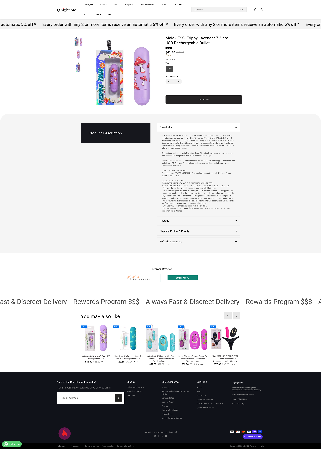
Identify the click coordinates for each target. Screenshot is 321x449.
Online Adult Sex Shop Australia (210, 403)
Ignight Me (159, 432)
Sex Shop (131, 395)
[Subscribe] (118, 398)
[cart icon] (261, 9)
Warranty (165, 406)
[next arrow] (154, 72)
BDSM (164, 5)
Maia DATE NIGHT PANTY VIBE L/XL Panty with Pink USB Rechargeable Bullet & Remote (225, 358)
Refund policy (62, 446)
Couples (128, 5)
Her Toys (87, 5)
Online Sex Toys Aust (136, 387)
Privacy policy (76, 446)
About (199, 387)
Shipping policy (107, 446)
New (109, 14)
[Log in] (255, 9)
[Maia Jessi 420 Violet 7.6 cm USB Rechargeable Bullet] (96, 338)
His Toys (102, 5)
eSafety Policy (168, 402)
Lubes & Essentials (147, 5)
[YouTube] (166, 435)
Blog (198, 391)
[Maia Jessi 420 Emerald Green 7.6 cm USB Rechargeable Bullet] (128, 338)
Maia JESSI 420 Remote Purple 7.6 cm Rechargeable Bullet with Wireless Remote (192, 358)
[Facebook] (158, 435)
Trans (86, 14)
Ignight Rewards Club (205, 407)
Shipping (168, 55)
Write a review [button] (182, 278)
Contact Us (201, 395)
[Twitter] (155, 435)
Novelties (178, 5)
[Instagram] (162, 435)
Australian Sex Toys (135, 391)
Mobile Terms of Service (172, 418)
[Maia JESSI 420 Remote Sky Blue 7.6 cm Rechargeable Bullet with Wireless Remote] (160, 338)
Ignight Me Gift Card (205, 399)
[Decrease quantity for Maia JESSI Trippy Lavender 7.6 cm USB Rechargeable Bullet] (168, 81)
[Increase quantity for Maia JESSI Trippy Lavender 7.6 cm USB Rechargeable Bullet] (179, 81)
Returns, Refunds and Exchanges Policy (175, 392)
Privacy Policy (167, 414)
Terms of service (92, 446)
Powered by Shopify (171, 432)
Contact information (125, 446)
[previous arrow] (91, 72)
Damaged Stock (168, 398)
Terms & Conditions (170, 410)
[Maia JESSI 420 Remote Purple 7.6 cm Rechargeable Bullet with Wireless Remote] (193, 338)
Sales (97, 14)
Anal (115, 5)
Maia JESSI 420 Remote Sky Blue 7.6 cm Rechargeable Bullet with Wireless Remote (160, 358)
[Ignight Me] (66, 9)
